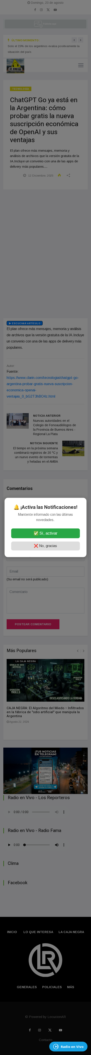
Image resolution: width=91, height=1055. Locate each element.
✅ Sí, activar (45, 533)
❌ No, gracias (45, 546)
